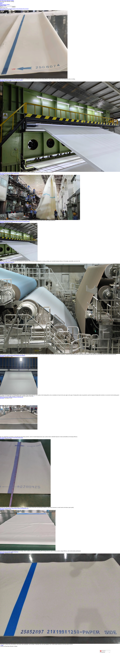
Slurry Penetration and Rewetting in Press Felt (9, 551)
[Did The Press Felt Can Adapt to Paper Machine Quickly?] (60, 126)
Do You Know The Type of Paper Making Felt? (9, 173)
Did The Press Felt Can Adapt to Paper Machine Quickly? (11, 80)
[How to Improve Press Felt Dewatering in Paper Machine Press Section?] (34, 44)
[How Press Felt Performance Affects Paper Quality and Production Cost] (28, 530)
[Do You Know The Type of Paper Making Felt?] (40, 197)
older (1, 645)
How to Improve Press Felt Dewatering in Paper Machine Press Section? (14, 8)
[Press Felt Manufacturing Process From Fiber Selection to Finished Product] (19, 241)
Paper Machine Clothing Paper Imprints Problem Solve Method (12, 355)
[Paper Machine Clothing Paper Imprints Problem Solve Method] (19, 375)
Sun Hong (2, 9)
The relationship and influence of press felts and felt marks (11, 437)
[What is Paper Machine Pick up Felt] (60, 308)
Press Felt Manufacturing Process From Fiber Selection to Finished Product (15, 221)
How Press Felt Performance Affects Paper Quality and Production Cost (14, 508)
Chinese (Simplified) (102, 651)
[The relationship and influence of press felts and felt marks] (25, 473)
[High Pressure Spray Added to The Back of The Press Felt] (19, 417)
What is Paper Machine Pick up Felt (7, 262)
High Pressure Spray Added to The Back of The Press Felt (11, 397)
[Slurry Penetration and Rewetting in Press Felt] (60, 598)
